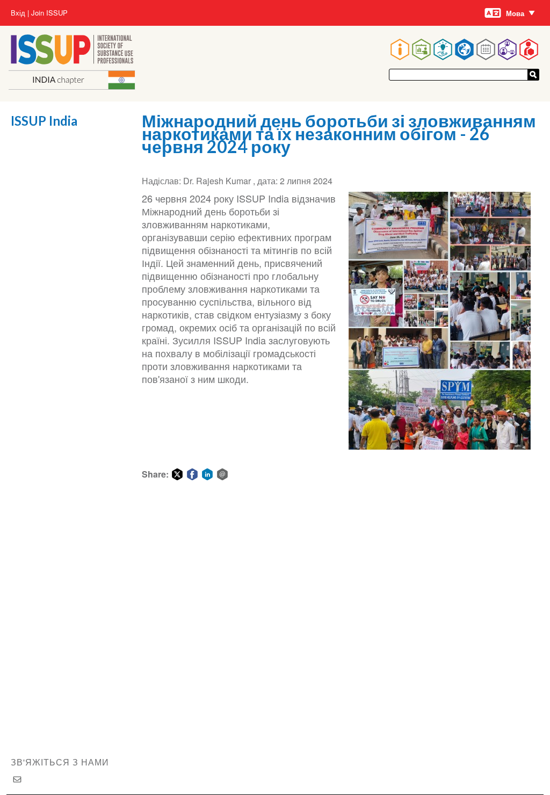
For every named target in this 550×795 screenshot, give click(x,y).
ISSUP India (44, 120)
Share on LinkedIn (207, 474)
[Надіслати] (533, 75)
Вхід (18, 13)
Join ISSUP (49, 13)
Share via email (222, 474)
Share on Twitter (177, 474)
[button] (440, 321)
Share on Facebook (192, 474)
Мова (515, 13)
